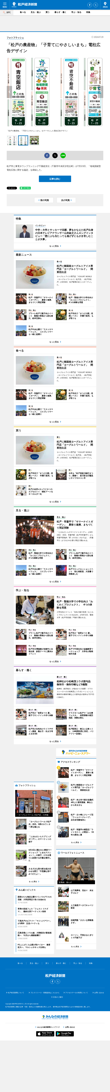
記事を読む (55, 178)
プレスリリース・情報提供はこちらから (44, 993)
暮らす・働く (60, 12)
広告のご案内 (58, 997)
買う (48, 12)
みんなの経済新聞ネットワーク (55, 1017)
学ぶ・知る (76, 12)
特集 (88, 12)
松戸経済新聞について (16, 993)
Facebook (89, 5)
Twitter (95, 5)
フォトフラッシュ (15, 37)
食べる (23, 12)
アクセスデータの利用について (76, 993)
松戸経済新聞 (24, 4)
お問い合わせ (99, 993)
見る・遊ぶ (36, 12)
